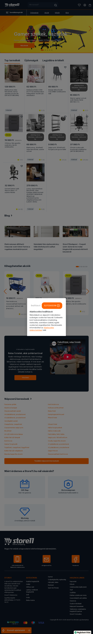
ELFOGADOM (50, 305)
